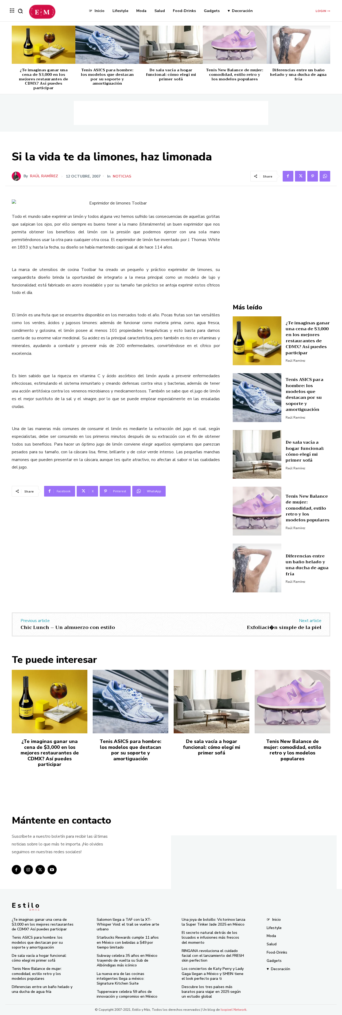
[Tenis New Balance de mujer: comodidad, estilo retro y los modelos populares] (234, 45)
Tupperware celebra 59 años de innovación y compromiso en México (127, 994)
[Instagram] (28, 869)
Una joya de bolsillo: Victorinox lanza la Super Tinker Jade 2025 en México (213, 922)
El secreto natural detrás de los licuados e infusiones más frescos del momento (210, 937)
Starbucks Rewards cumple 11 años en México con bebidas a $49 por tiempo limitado (128, 942)
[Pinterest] (312, 176)
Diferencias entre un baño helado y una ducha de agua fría (298, 74)
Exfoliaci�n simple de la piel (284, 627)
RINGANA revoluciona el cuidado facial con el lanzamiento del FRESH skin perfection (213, 955)
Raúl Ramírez (44, 176)
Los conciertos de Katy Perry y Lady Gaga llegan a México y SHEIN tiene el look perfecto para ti (213, 973)
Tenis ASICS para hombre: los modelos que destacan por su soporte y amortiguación (107, 76)
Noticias (122, 176)
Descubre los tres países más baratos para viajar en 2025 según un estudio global (211, 991)
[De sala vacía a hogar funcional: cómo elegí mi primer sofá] (171, 45)
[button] (20, 11)
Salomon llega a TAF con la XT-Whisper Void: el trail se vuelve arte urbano (128, 924)
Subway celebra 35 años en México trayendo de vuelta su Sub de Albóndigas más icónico (127, 960)
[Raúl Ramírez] (18, 176)
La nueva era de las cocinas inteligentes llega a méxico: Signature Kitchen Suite (120, 978)
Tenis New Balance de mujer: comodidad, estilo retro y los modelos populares (234, 74)
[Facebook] (288, 176)
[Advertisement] (171, 113)
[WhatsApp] (325, 176)
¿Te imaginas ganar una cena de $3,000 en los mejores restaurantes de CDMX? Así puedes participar (43, 79)
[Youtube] (52, 869)
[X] (300, 176)
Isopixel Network (233, 1010)
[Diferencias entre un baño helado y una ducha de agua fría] (298, 45)
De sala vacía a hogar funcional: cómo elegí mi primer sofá (171, 74)
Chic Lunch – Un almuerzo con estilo (68, 627)
